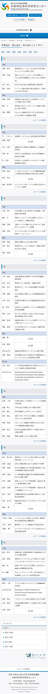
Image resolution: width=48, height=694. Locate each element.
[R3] (24, 52)
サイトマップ (35, 15)
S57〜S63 (9, 647)
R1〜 (7, 628)
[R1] (35, 52)
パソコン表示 (19, 20)
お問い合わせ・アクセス (17, 15)
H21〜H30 (9, 633)
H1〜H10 (8, 642)
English (31, 20)
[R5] (13, 52)
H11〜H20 (9, 637)
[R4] (19, 52)
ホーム (3, 40)
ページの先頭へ (41, 120)
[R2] (30, 52)
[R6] (8, 52)
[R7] (3, 52)
